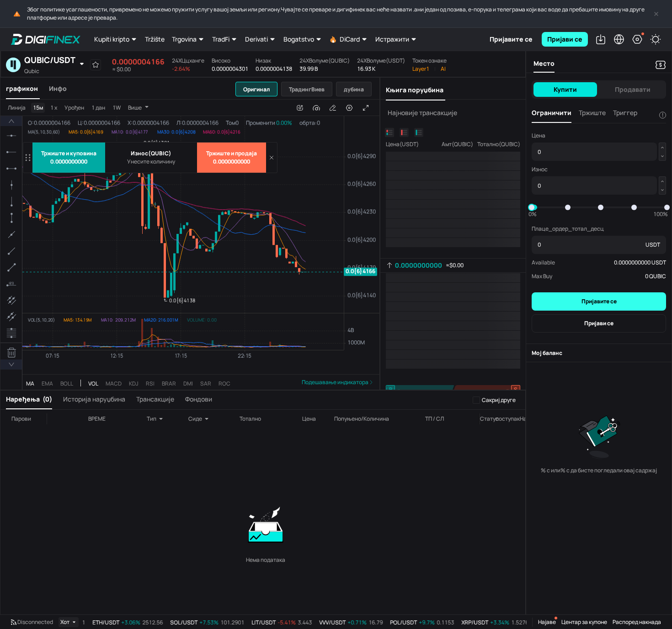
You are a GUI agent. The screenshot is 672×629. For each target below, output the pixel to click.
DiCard (350, 39)
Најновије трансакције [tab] (422, 112)
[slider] (531, 207)
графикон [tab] (22, 88)
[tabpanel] (189, 245)
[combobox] (162, 418)
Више (135, 107)
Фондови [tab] (198, 399)
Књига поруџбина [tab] (414, 89)
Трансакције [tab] (155, 399)
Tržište (155, 39)
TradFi (220, 39)
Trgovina (184, 39)
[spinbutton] (151, 162)
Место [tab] (544, 63)
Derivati (256, 39)
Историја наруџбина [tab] (94, 399)
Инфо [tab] (58, 88)
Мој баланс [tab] (547, 353)
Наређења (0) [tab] (29, 399)
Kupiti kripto (111, 39)
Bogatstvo (298, 39)
